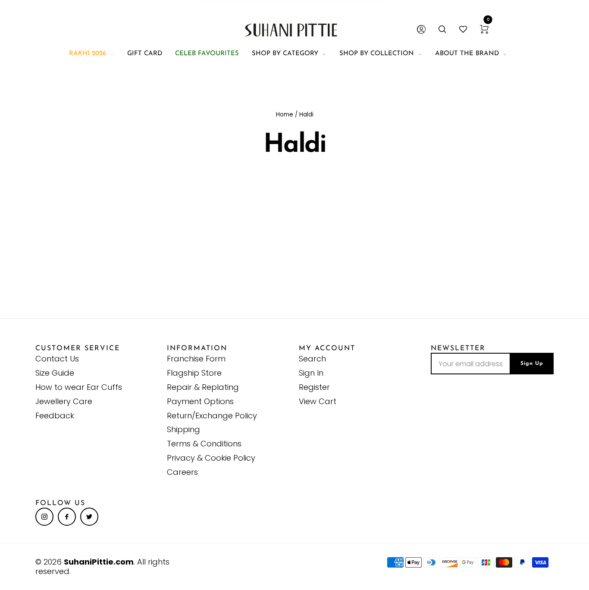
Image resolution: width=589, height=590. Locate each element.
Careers (182, 472)
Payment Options (200, 401)
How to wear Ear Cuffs (78, 387)
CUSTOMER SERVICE (77, 348)
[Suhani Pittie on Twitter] (89, 517)
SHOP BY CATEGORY (285, 53)
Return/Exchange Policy (212, 415)
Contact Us (57, 358)
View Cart (317, 401)
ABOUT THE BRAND (467, 53)
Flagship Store (194, 372)
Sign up (531, 363)
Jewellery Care (63, 401)
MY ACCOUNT (327, 348)
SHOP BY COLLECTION (376, 53)
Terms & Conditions (204, 443)
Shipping (183, 429)
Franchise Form (196, 358)
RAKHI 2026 (87, 53)
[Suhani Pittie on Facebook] (67, 517)
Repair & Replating (203, 387)
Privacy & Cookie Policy (211, 457)
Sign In (311, 372)
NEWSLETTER (458, 348)
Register (314, 387)
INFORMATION (197, 348)
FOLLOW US (60, 503)
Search (312, 358)
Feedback (54, 415)
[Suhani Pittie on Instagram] (44, 517)
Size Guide (54, 372)
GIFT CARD (144, 53)
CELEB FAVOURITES (207, 53)
